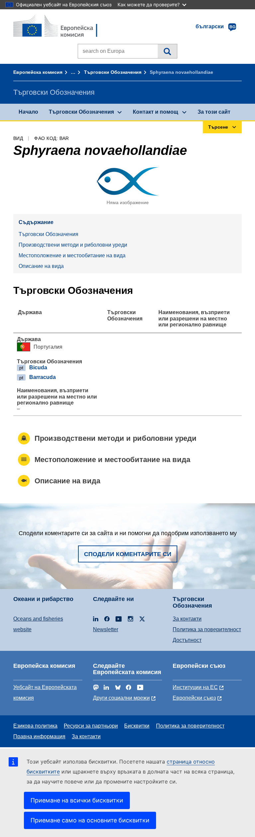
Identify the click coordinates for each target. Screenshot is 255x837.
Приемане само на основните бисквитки (90, 820)
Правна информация (39, 736)
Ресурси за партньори (91, 726)
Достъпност (187, 640)
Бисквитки (136, 726)
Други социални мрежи (121, 698)
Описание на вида (41, 266)
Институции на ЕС (195, 687)
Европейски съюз (194, 698)
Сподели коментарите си (127, 554)
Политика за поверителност (207, 629)
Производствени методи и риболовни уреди (73, 245)
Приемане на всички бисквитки (77, 800)
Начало (28, 112)
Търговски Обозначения (112, 72)
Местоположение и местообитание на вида (72, 255)
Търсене (167, 51)
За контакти (187, 619)
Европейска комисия (37, 72)
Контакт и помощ (155, 112)
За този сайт (214, 112)
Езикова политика (35, 726)
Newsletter (105, 629)
